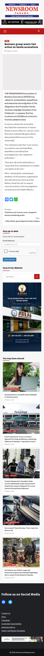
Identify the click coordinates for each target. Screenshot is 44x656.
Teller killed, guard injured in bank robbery (22, 219)
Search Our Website (13, 267)
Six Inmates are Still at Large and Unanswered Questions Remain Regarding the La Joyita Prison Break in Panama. (21, 572)
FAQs (3, 617)
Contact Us (5, 613)
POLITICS (13, 475)
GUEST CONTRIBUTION (12, 389)
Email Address (9, 240)
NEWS (7, 41)
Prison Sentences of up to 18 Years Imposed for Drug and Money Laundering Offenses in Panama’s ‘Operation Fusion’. (20, 439)
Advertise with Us (8, 627)
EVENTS (7, 564)
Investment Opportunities (11, 624)
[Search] (38, 31)
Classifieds (5, 620)
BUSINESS (8, 431)
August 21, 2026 (10, 400)
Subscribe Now (9, 259)
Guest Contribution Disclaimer (13, 631)
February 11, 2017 (11, 51)
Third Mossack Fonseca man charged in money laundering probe (20, 212)
